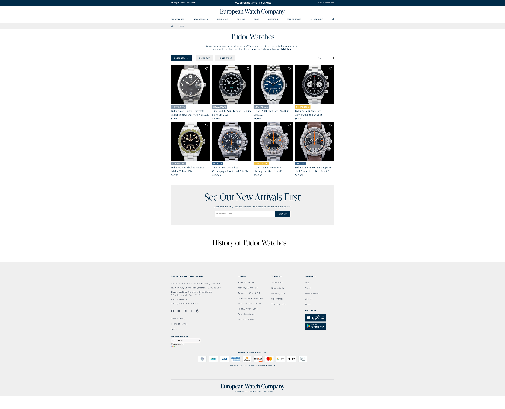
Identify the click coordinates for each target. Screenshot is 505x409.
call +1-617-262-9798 (326, 3)
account (318, 19)
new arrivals (200, 19)
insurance (222, 19)
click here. (287, 49)
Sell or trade (277, 299)
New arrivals (277, 288)
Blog (307, 283)
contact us (255, 49)
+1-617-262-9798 (179, 299)
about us (273, 19)
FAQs (173, 329)
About (308, 288)
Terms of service (179, 324)
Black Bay (204, 58)
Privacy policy (178, 318)
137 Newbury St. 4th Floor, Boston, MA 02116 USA (196, 288)
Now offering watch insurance (252, 3)
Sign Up (283, 214)
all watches (177, 19)
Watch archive (278, 304)
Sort (320, 58)
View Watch (191, 85)
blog (256, 19)
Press (307, 304)
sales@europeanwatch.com (183, 3)
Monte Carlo (225, 58)
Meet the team (312, 293)
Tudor (181, 26)
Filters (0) (179, 58)
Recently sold (278, 293)
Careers (308, 299)
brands (241, 19)
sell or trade (294, 19)
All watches (277, 283)
